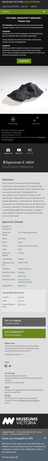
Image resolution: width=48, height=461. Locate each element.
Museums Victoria (21, 2)
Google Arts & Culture (13, 354)
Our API (24, 7)
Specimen (22, 286)
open (18, 390)
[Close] (45, 438)
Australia (21, 297)
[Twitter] (10, 366)
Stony (20, 242)
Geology (21, 272)
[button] (24, 11)
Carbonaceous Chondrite (28, 246)
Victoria (21, 301)
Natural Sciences (24, 269)
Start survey (10, 457)
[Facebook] (6, 366)
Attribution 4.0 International (29, 400)
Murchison (22, 304)
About (34, 7)
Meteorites (22, 276)
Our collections (10, 7)
